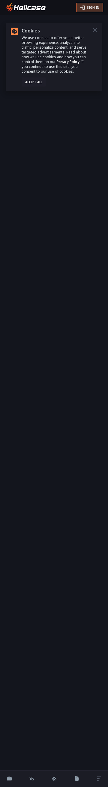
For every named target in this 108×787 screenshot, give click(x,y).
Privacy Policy (68, 61)
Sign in (93, 7)
